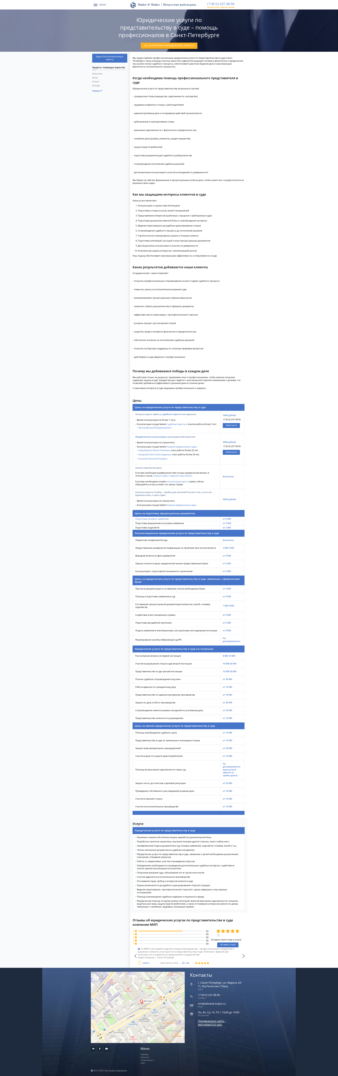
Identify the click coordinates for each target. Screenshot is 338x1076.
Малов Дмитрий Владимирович (155, 427)
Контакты (144, 1057)
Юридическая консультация (150, 436)
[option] (188, 956)
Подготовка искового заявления (152, 518)
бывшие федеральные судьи (181, 446)
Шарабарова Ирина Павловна (154, 450)
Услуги (95, 81)
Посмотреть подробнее (138, 1001)
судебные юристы (176, 424)
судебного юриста (171, 414)
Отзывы (96, 85)
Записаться (231, 425)
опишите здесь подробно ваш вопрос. (173, 475)
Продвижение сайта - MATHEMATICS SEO (211, 1022)
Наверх (96, 90)
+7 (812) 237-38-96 (220, 4)
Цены (95, 77)
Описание (97, 73)
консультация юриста (178, 481)
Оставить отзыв (228, 945)
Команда (144, 1054)
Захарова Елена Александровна (155, 454)
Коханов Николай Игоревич (153, 458)
